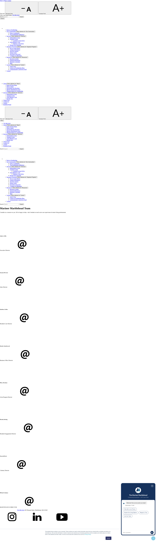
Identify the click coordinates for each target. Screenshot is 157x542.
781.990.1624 (15, 15)
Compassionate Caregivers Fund (18, 69)
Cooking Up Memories (16, 55)
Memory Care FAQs (18, 43)
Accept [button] (108, 538)
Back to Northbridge (12, 30)
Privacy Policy (88, 534)
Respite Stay (10, 98)
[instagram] (12, 522)
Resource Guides (14, 59)
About (5, 83)
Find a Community (15, 33)
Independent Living (15, 37)
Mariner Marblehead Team (13, 89)
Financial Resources (15, 60)
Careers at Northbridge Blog (17, 68)
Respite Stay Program (15, 45)
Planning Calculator (15, 62)
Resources (9, 57)
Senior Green (13, 52)
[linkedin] (37, 522)
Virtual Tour (6, 100)
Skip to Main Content (5, 0)
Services (9, 36)
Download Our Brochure (13, 88)
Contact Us (6, 101)
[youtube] (62, 522)
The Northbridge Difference (17, 34)
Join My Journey (14, 51)
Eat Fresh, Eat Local (15, 54)
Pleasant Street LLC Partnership (15, 91)
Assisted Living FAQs (19, 40)
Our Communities (11, 31)
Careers (8, 65)
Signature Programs (12, 46)
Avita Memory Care (15, 42)
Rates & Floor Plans (12, 85)
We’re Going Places (15, 48)
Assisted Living (14, 39)
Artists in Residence (15, 49)
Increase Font (42, 13)
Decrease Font (9, 13)
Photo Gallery (10, 86)
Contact (9, 71)
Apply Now (13, 66)
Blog (11, 63)
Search (2, 16)
